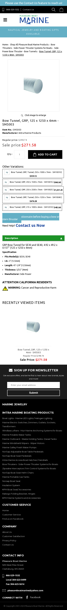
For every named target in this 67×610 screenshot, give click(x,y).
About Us (7, 532)
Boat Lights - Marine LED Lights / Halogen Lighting (27, 418)
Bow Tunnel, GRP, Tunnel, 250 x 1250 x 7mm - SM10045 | (36, 199)
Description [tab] (11, 238)
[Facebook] (33, 598)
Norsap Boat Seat (11, 481)
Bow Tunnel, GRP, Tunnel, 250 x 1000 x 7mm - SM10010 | (36, 174)
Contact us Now (30, 225)
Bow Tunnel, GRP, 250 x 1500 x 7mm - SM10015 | (35, 182)
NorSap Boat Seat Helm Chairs (18, 472)
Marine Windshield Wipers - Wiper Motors (23, 443)
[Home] (34, 23)
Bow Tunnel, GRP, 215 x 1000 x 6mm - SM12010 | (35, 207)
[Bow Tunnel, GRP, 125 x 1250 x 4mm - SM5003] (33, 107)
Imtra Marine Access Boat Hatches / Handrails (25, 460)
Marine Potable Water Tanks (16, 435)
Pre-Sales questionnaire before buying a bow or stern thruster (30, 218)
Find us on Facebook (13, 519)
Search (54, 9)
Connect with (12, 597)
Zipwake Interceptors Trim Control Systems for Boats (29, 468)
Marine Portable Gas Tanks (15, 477)
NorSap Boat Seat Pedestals (16, 456)
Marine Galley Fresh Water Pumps (19, 447)
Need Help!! (8, 225)
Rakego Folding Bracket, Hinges (18, 493)
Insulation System (11, 485)
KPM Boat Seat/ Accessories (16, 489)
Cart (62, 9)
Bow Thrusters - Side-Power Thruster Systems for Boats (30, 464)
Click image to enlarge (35, 115)
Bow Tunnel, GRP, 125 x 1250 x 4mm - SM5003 (33, 351)
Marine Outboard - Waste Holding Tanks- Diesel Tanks (29, 439)
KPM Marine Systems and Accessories (21, 498)
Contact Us (28, 9)
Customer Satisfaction (13, 536)
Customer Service (11, 514)
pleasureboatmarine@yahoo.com (25, 590)
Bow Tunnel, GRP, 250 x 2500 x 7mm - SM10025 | (36, 190)
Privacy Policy (9, 540)
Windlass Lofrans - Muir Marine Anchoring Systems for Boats (32, 430)
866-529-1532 (12, 9)
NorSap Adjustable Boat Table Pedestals (22, 451)
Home (5, 510)
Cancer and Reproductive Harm (32, 287)
